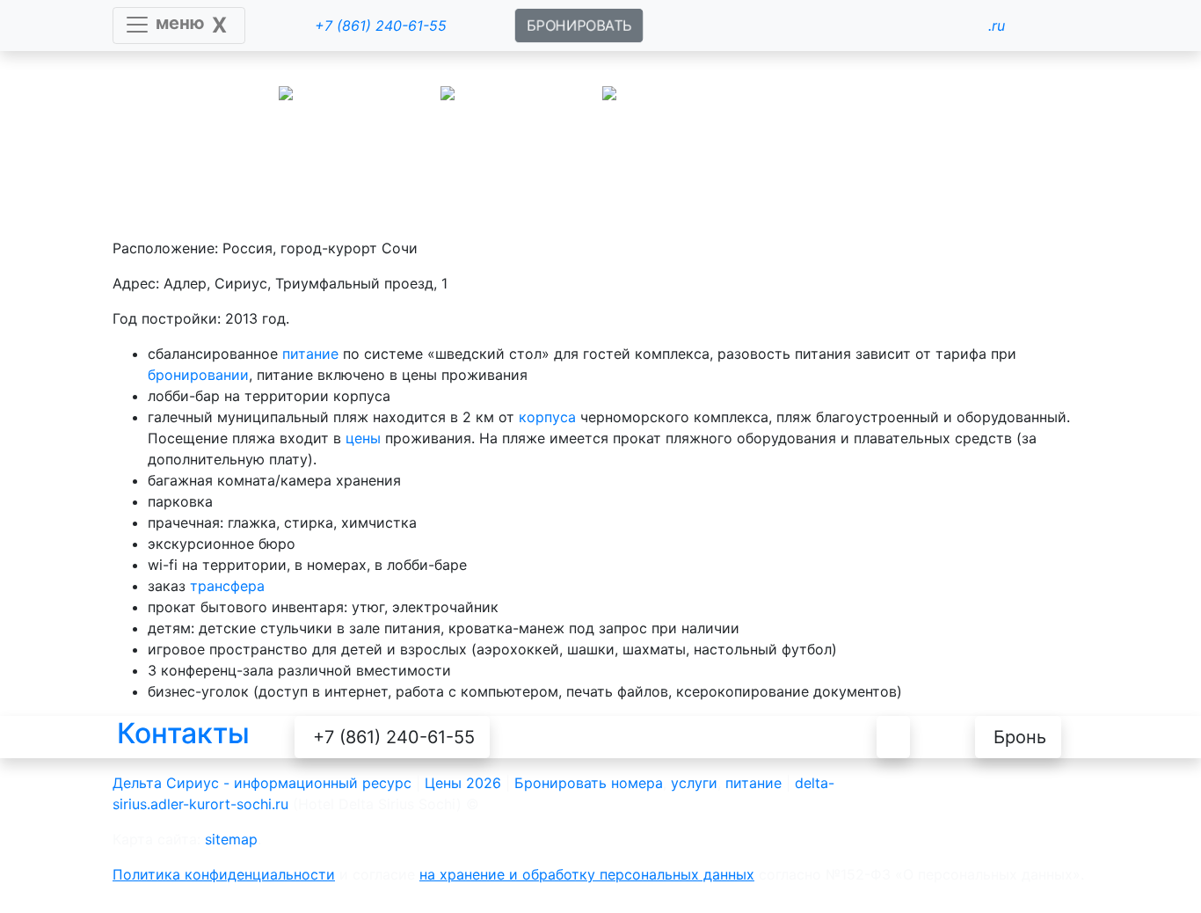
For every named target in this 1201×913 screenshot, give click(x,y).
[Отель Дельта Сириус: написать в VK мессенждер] (810, 737)
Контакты (183, 733)
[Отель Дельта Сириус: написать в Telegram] (726, 737)
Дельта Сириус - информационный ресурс (262, 783)
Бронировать (560, 783)
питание (310, 353)
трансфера (227, 586)
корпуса (547, 417)
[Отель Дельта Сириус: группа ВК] (893, 737)
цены (363, 438)
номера (637, 783)
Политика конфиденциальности (224, 874)
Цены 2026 (463, 783)
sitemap (231, 839)
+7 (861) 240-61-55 (394, 737)
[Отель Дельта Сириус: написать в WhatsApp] (559, 737)
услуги (694, 783)
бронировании (198, 374)
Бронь (1020, 737)
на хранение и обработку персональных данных (586, 874)
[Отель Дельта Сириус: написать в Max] (642, 737)
